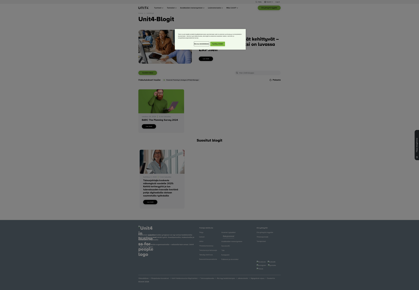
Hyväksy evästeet (217, 44)
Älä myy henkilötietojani (201, 43)
